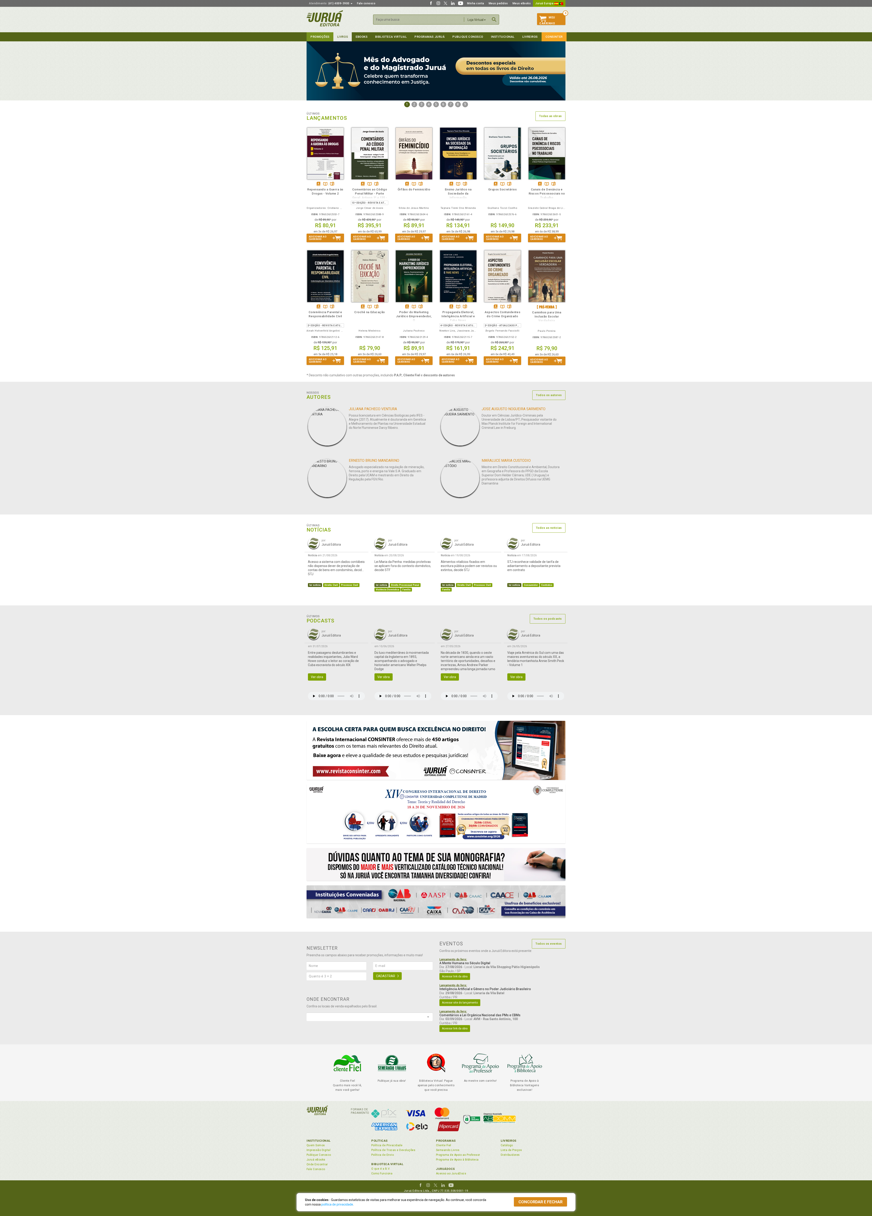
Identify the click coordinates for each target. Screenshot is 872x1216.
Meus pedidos (498, 3)
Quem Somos (316, 1145)
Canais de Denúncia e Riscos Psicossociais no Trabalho (547, 193)
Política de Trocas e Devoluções (393, 1150)
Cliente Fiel (443, 1145)
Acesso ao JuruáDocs (451, 1173)
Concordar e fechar (540, 1201)
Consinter (554, 36)
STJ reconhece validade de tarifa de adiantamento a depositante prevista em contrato (533, 566)
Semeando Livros (447, 1150)
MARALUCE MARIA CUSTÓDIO (506, 460)
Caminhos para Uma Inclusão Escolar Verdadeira (546, 316)
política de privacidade (337, 1204)
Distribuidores (510, 1154)
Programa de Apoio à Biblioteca (457, 1159)
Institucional (503, 36)
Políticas (379, 1140)
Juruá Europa (544, 3)
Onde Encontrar (317, 1164)
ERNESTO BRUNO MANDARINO (374, 460)
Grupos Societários (502, 189)
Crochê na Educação (369, 312)
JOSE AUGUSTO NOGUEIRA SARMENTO (513, 409)
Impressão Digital (318, 1150)
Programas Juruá (429, 36)
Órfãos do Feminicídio (414, 189)
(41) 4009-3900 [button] (329, 3)
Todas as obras (550, 116)
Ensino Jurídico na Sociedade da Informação (458, 193)
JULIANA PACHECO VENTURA (373, 409)
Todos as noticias (549, 527)
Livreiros (530, 36)
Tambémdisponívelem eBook (318, 184)
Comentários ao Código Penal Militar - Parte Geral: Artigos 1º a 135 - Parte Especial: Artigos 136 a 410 (369, 197)
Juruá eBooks (316, 1159)
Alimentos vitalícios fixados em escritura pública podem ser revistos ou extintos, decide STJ (469, 566)
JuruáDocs (445, 1169)
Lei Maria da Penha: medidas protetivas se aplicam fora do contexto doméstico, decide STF (402, 566)
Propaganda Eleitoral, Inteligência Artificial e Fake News (458, 316)
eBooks (361, 36)
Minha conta (475, 3)
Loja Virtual (475, 20)
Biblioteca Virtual (387, 1164)
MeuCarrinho (547, 20)
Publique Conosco (467, 36)
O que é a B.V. (380, 1168)
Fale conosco (366, 3)
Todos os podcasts (547, 618)
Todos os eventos (548, 943)
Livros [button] (342, 36)
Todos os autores (549, 395)
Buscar (494, 19)
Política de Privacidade (386, 1145)
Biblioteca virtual (391, 36)
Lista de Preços (511, 1150)
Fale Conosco (316, 1169)
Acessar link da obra (455, 976)
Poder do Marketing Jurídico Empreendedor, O (414, 316)
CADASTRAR (385, 976)
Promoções (319, 36)
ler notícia (315, 585)
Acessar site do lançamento (460, 1002)
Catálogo (507, 1145)
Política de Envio (382, 1154)
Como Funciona (381, 1173)
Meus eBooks (522, 3)
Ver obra (317, 677)
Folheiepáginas (332, 184)
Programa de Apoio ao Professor (458, 1154)
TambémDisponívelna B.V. (325, 184)
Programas (446, 1140)
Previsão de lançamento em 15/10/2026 (547, 306)
